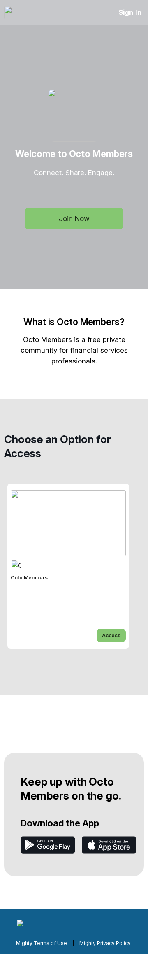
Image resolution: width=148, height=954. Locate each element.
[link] (68, 566)
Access (111, 635)
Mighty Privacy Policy (105, 943)
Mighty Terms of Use (41, 943)
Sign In (130, 12)
